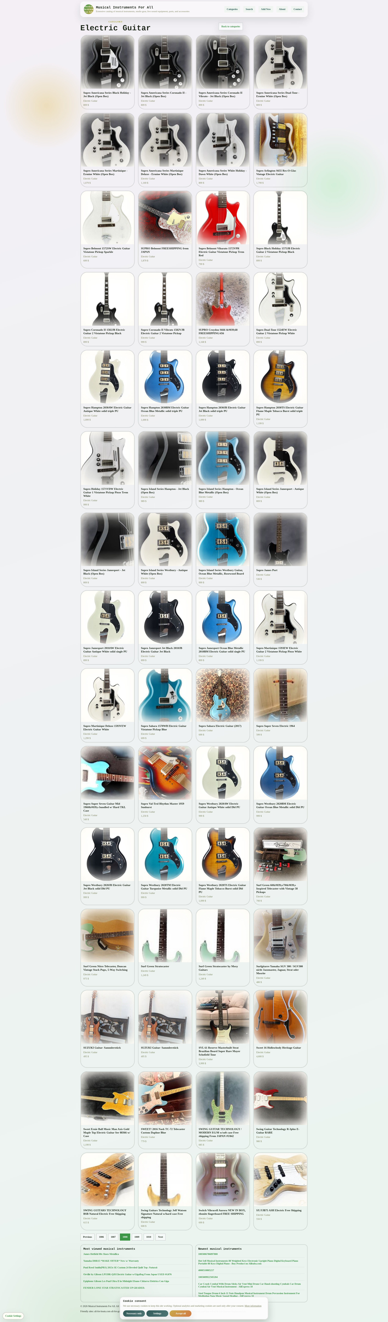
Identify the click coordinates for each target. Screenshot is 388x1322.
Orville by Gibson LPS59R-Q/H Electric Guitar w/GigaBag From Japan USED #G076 (127, 1274)
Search (249, 9)
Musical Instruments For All (89, 9)
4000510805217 (206, 1270)
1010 (148, 1237)
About (282, 9)
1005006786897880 (208, 1254)
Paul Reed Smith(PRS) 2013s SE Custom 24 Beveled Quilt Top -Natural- (120, 1267)
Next (160, 1237)
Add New (266, 9)
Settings (157, 1313)
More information (253, 1306)
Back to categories (230, 26)
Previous (87, 1237)
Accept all (181, 1313)
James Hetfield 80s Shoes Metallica (101, 1254)
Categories (232, 9)
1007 (113, 1237)
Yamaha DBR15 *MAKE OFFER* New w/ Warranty (111, 1261)
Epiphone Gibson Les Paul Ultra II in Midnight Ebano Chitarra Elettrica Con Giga (126, 1281)
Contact (298, 9)
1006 (101, 1237)
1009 (136, 1237)
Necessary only (134, 1313)
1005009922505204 (208, 1277)
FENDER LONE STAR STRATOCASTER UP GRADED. (114, 1288)
